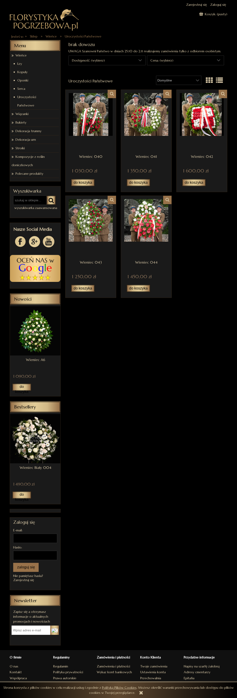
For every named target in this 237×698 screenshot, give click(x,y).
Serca (21, 89)
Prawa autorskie (64, 678)
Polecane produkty (29, 173)
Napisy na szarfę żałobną (202, 666)
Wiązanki (22, 114)
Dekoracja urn (26, 139)
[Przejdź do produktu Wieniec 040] (91, 122)
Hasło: (17, 547)
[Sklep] (44, 19)
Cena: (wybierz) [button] (161, 60)
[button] (112, 94)
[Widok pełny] (219, 80)
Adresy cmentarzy (197, 672)
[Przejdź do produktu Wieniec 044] (146, 228)
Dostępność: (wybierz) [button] (88, 60)
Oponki (22, 80)
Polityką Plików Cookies (119, 688)
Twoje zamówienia (153, 666)
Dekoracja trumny (28, 131)
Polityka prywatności (68, 672)
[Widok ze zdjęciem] (209, 80)
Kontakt (16, 672)
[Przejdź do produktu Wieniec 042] (202, 122)
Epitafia (189, 678)
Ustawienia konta (153, 672)
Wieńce (21, 55)
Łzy (19, 64)
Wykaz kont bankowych (114, 672)
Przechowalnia (150, 678)
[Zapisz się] (54, 630)
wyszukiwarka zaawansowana (35, 208)
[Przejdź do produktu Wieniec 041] (146, 122)
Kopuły (22, 72)
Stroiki (20, 148)
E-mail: (17, 530)
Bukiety (21, 122)
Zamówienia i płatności (113, 666)
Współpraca (18, 678)
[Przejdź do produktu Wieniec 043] (91, 228)
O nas (14, 666)
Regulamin (60, 666)
